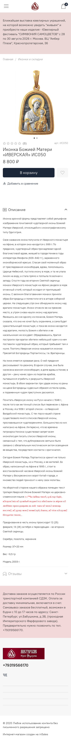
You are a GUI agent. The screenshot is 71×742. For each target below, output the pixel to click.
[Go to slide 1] (34, 138)
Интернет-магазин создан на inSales (25, 734)
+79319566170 (15, 665)
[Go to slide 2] (36, 138)
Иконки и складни (30, 59)
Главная (8, 59)
